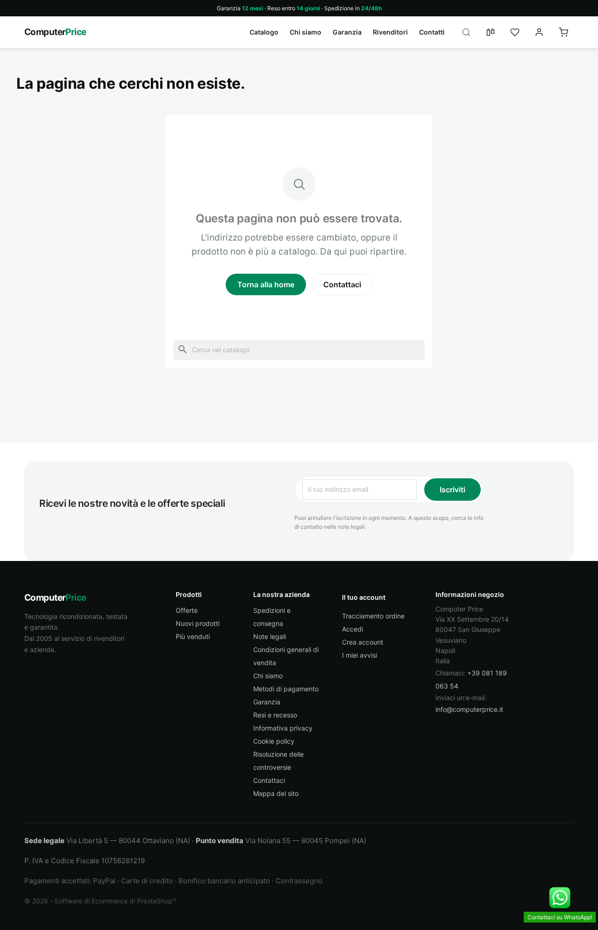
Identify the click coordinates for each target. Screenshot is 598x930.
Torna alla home (265, 284)
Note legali (269, 636)
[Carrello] (563, 32)
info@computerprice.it (469, 709)
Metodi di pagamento (286, 689)
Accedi (352, 629)
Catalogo (263, 32)
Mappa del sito (276, 793)
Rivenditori (390, 32)
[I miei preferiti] (515, 32)
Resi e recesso (275, 715)
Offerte (187, 610)
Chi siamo (305, 32)
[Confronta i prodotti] (490, 32)
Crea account (362, 642)
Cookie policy (273, 741)
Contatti (432, 32)
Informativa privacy (283, 728)
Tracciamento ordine (373, 616)
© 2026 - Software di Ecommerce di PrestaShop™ (100, 901)
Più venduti (193, 636)
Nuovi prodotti (198, 623)
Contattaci (342, 284)
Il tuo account (363, 597)
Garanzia (347, 32)
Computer (55, 32)
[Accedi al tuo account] (539, 32)
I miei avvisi (359, 655)
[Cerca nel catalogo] (466, 32)
